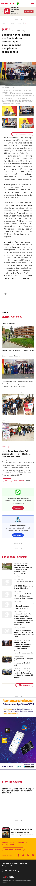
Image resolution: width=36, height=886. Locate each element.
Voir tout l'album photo (22, 134)
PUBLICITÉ (17, 19)
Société (21, 23)
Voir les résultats (19, 480)
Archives (28, 480)
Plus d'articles (24, 685)
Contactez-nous (10, 870)
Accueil (4, 23)
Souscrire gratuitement (13, 849)
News (12, 23)
